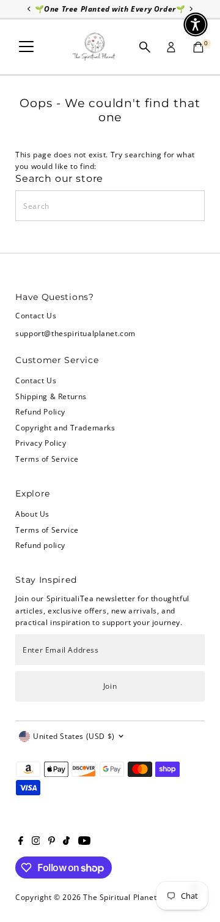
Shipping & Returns (51, 396)
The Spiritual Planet (119, 897)
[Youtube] (84, 841)
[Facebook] (20, 841)
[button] (195, 24)
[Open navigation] (26, 47)
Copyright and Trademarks (65, 427)
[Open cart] (198, 47)
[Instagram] (36, 841)
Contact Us (35, 380)
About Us (32, 514)
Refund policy (40, 545)
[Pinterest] (51, 841)
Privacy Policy (40, 443)
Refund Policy (40, 411)
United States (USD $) (74, 736)
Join (110, 686)
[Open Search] (144, 47)
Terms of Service (47, 458)
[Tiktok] (66, 841)
